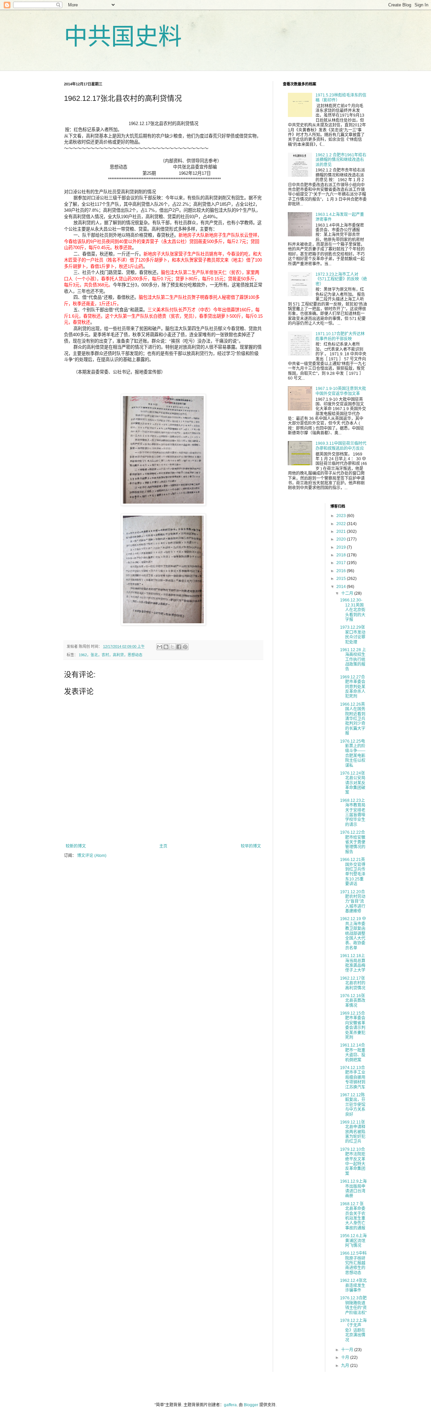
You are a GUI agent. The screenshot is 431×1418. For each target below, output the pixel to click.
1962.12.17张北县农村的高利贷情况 (352, 983)
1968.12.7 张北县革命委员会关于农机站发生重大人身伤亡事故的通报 (352, 1216)
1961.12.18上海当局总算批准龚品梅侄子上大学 (352, 963)
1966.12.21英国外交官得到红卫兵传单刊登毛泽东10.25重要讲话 (352, 871)
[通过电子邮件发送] (159, 646)
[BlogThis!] (166, 646)
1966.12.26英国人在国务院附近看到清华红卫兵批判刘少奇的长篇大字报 (352, 719)
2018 (341, 555)
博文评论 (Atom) (91, 855)
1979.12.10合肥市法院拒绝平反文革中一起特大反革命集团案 (352, 1161)
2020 (341, 539)
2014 (341, 586)
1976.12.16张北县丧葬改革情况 (352, 1000)
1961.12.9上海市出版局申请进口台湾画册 (353, 1188)
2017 (341, 562)
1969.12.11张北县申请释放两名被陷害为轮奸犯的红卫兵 (352, 1132)
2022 (341, 523)
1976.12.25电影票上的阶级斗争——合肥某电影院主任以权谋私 (352, 753)
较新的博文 (76, 846)
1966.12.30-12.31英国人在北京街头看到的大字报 (352, 610)
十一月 (347, 1349)
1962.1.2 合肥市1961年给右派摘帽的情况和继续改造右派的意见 (341, 160)
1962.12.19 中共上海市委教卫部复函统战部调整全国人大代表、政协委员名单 (353, 933)
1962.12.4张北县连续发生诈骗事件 (353, 1285)
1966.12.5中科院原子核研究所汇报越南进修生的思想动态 (353, 1263)
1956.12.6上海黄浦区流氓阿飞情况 (353, 1240)
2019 (341, 547)
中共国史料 (123, 37)
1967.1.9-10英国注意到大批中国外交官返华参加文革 (341, 391)
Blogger (251, 1405)
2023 (341, 515)
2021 (341, 531)
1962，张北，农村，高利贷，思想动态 (110, 655)
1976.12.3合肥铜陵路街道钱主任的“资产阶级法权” (353, 1305)
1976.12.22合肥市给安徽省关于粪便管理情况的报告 (352, 842)
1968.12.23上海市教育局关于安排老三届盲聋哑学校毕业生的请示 (352, 812)
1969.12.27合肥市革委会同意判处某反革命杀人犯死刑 (352, 687)
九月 (345, 1365)
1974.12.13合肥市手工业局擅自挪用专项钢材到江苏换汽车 (352, 1077)
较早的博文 (251, 846)
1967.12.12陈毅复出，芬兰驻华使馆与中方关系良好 (352, 1105)
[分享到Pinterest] (185, 646)
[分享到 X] (172, 646)
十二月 (347, 593)
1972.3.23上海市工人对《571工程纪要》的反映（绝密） (341, 279)
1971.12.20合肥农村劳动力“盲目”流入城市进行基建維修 (352, 902)
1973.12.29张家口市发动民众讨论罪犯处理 (352, 634)
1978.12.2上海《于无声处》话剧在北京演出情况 (353, 1330)
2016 (341, 570)
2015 (341, 578)
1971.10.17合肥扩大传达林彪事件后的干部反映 (340, 336)
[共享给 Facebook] (178, 646)
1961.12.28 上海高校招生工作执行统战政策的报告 (353, 659)
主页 (163, 846)
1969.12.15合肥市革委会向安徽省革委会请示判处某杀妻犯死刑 (352, 1025)
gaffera (230, 1405)
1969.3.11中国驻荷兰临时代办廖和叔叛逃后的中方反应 (341, 445)
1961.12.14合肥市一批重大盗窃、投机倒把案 (352, 1052)
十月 (345, 1357)
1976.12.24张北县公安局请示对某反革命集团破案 (352, 783)
